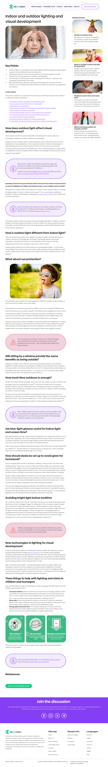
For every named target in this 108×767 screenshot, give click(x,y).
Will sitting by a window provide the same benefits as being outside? (33, 108)
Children (70, 738)
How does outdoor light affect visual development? (27, 102)
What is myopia (41, 171)
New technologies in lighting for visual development (27, 119)
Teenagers (71, 741)
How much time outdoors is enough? (22, 110)
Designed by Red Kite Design (79, 762)
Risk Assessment (90, 7)
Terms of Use (19, 762)
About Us (77, 7)
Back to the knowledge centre (18, 686)
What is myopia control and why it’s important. (33, 174)
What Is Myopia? (36, 7)
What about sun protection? (19, 106)
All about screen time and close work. (36, 662)
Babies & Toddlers (73, 735)
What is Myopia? (53, 741)
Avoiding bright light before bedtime (22, 117)
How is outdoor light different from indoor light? (26, 104)
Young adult (71, 745)
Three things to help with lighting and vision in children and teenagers (33, 121)
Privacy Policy (9, 762)
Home (50, 735)
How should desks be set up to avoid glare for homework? (29, 115)
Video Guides (68, 7)
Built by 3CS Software (77, 763)
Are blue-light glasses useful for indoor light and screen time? (30, 113)
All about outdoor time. (42, 211)
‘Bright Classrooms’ (34, 553)
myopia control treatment (46, 194)
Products (59, 7)
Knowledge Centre (49, 7)
